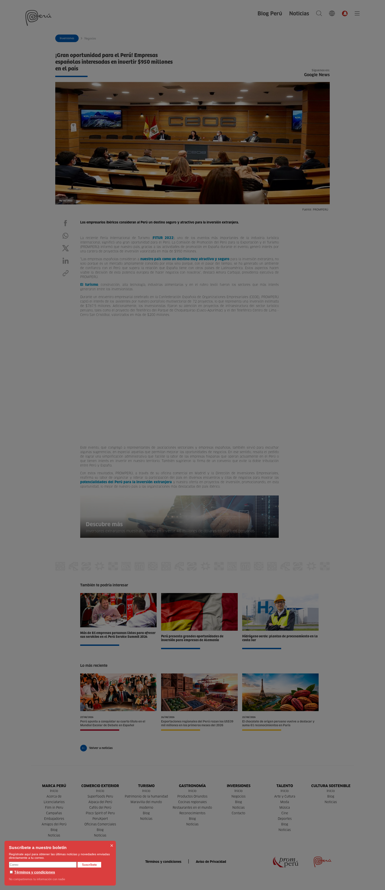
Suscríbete (89, 864)
